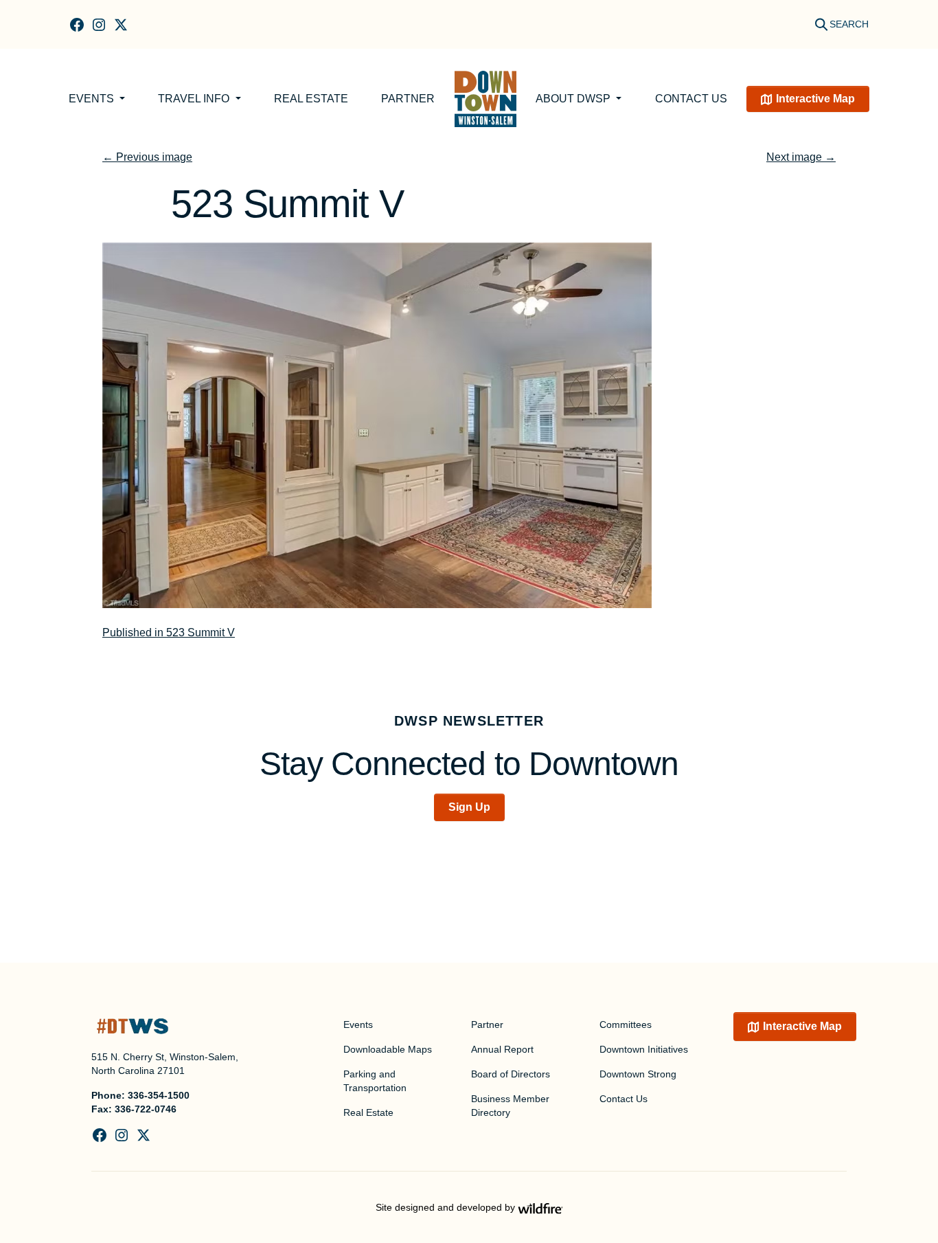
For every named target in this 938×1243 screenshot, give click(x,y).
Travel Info (195, 98)
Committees (625, 1024)
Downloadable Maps (387, 1049)
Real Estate (311, 98)
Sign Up (469, 807)
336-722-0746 (145, 1109)
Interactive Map (815, 98)
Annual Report (502, 1049)
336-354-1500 (159, 1095)
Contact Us (691, 98)
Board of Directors (510, 1073)
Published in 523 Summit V (168, 632)
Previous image (147, 157)
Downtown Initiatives (643, 1049)
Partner (408, 98)
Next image (801, 157)
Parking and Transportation (375, 1080)
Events (93, 98)
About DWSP (574, 98)
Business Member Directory (510, 1105)
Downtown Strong (637, 1073)
